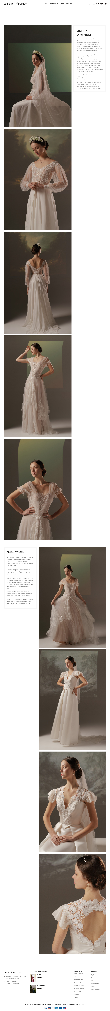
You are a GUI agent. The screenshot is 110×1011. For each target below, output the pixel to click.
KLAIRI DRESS (41, 986)
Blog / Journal (77, 992)
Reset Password (95, 990)
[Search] (93, 4)
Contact (76, 997)
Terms (75, 977)
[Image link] (12, 972)
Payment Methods (79, 989)
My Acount (94, 975)
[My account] (90, 4)
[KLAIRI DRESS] (33, 989)
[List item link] (16, 979)
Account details (95, 984)
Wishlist (93, 987)
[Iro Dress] (33, 978)
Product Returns (78, 980)
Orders (93, 978)
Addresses (94, 981)
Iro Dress (39, 975)
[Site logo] (15, 4)
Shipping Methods (79, 986)
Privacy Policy (77, 983)
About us (76, 994)
